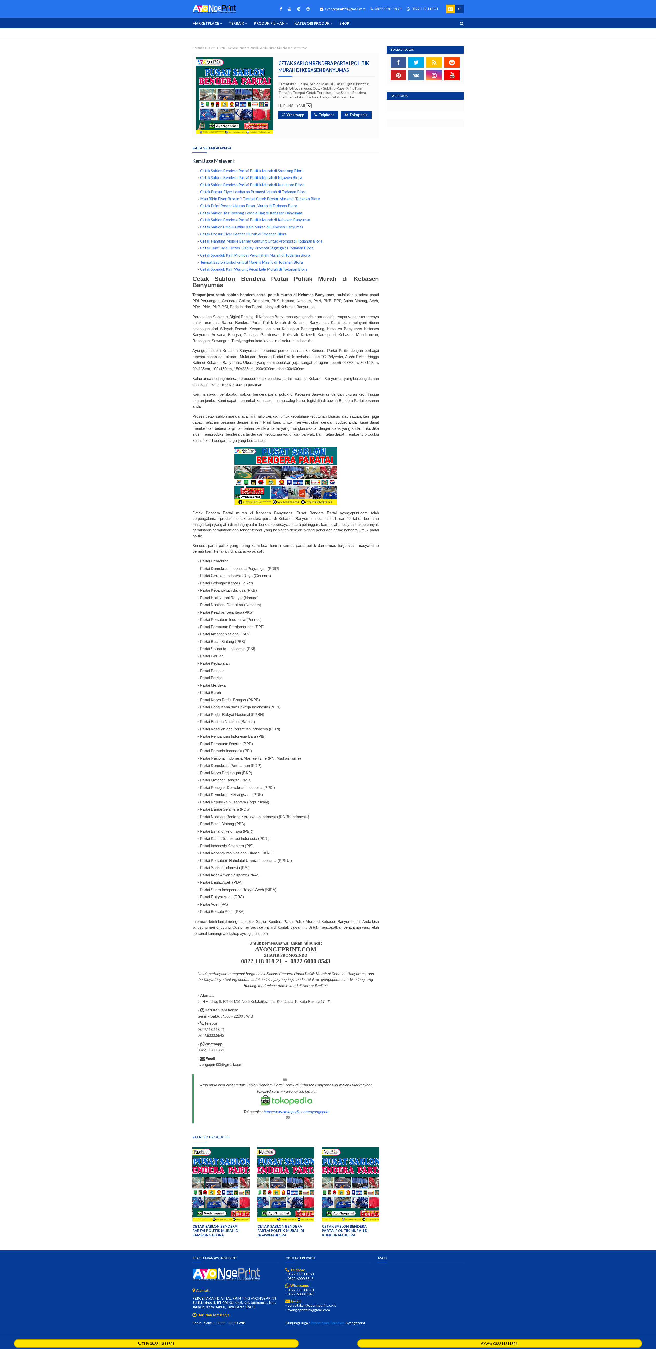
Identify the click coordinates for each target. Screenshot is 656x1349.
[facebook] (281, 9)
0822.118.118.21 (388, 9)
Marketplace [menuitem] (205, 23)
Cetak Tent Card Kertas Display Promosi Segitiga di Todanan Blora (256, 248)
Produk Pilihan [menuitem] (269, 23)
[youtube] (289, 9)
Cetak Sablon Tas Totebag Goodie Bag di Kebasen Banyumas (251, 213)
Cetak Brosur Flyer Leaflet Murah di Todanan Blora (243, 234)
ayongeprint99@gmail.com (344, 9)
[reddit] (452, 62)
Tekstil (211, 48)
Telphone (326, 114)
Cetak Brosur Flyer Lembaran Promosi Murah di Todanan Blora (253, 191)
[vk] (416, 75)
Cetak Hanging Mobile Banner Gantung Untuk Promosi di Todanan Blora (261, 241)
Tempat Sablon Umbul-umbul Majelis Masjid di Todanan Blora (251, 262)
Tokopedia (358, 114)
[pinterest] (307, 9)
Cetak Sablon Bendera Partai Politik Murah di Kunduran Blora (252, 184)
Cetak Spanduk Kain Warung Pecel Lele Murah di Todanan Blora (254, 269)
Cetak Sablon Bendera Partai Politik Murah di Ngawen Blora (251, 177)
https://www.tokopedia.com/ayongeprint (296, 1112)
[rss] (434, 62)
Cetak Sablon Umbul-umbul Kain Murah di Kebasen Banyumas (251, 227)
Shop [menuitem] (344, 23)
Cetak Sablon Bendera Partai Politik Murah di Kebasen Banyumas (255, 219)
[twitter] (416, 62)
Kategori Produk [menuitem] (312, 23)
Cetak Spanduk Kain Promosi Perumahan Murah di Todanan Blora (255, 255)
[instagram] (298, 9)
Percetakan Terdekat (328, 1323)
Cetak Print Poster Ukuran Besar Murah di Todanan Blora (248, 205)
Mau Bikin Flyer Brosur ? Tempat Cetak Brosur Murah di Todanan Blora (260, 198)
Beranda (198, 48)
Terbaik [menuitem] (236, 23)
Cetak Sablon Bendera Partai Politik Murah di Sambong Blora (252, 170)
